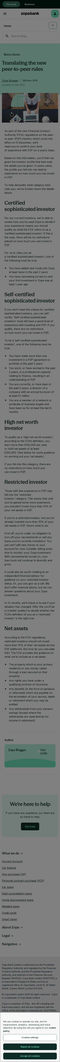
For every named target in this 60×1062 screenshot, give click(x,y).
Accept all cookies (30, 1056)
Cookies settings (30, 1037)
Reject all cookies (30, 1046)
